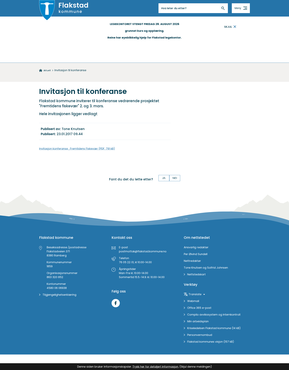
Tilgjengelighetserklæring (59, 295)
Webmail (193, 301)
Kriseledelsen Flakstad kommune (214, 328)
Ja (163, 178)
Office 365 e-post (199, 308)
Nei (174, 178)
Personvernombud (199, 335)
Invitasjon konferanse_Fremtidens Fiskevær (77, 148)
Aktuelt (47, 70)
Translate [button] (195, 294)
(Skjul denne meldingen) (195, 366)
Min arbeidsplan (198, 321)
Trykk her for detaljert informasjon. (155, 366)
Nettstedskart (196, 274)
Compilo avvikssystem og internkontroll (213, 314)
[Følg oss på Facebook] (116, 303)
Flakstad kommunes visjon (210, 342)
